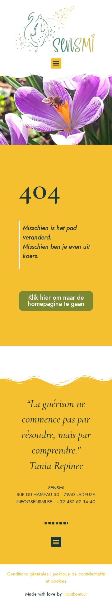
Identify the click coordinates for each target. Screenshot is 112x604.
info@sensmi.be (34, 501)
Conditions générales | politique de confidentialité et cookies (56, 577)
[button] (56, 63)
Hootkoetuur (75, 594)
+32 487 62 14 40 (76, 501)
